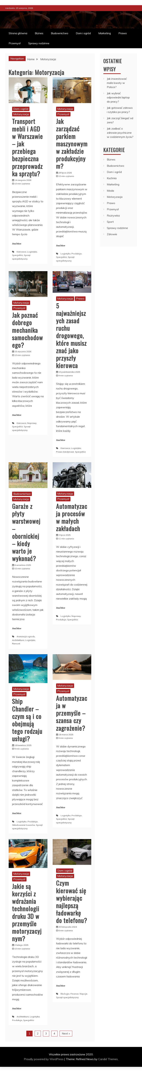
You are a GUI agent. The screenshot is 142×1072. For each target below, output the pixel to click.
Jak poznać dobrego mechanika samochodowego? (27, 329)
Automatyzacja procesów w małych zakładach (71, 517)
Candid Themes (108, 1059)
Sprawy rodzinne (38, 43)
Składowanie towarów (23, 825)
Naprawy (31, 423)
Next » (66, 1033)
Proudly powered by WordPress (44, 1059)
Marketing (104, 33)
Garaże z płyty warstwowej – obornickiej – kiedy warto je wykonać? (26, 532)
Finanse (74, 993)
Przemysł (15, 43)
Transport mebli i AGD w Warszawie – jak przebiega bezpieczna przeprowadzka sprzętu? (27, 147)
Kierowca (21, 251)
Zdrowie (112, 234)
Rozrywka (113, 215)
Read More (16, 243)
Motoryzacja (21, 114)
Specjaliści (17, 255)
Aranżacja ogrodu (26, 636)
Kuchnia (112, 178)
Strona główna (18, 33)
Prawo (122, 33)
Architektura (18, 640)
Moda (110, 190)
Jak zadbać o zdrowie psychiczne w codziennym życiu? (120, 133)
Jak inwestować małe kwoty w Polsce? (117, 83)
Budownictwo (59, 33)
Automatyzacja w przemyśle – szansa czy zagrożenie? (71, 712)
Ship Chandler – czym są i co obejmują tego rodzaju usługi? (27, 719)
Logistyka (32, 251)
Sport (110, 221)
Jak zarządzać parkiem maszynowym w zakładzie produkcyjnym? (72, 143)
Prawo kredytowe (65, 451)
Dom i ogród (83, 33)
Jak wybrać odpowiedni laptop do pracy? (118, 97)
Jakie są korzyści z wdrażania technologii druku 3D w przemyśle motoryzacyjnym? (27, 912)
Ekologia (65, 993)
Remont (16, 643)
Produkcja (77, 253)
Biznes (39, 33)
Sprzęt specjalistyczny (67, 997)
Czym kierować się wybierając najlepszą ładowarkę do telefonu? (71, 901)
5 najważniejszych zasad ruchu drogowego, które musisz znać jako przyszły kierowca (71, 335)
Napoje (83, 993)
